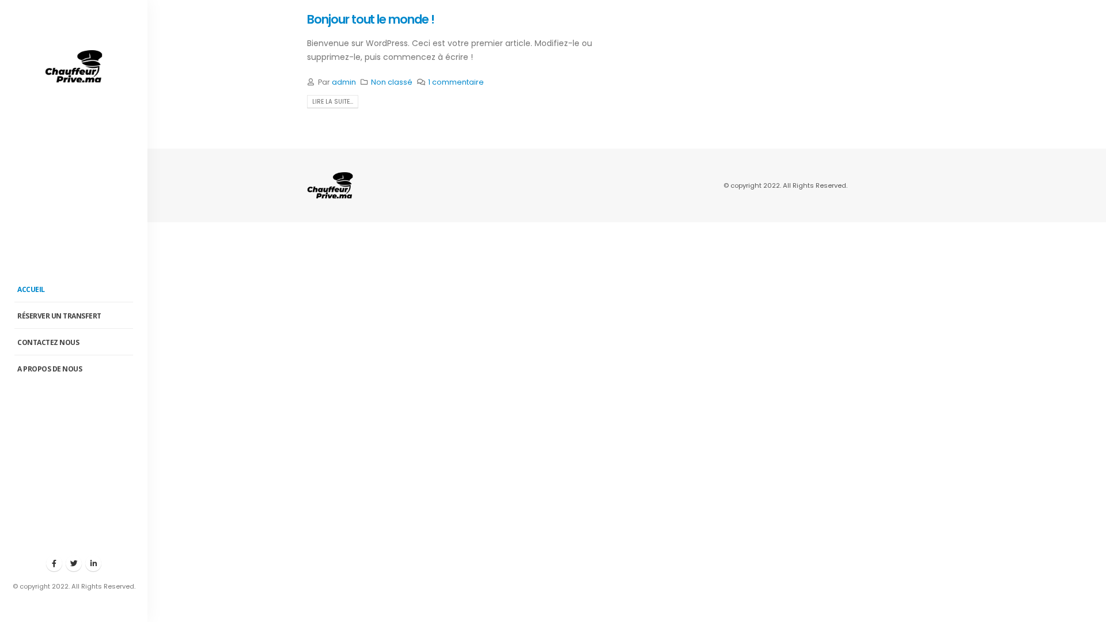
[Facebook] (54, 563)
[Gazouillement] (74, 563)
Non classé (391, 82)
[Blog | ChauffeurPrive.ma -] (74, 66)
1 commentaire (456, 82)
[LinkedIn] (93, 563)
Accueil (31, 289)
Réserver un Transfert (59, 316)
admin (344, 82)
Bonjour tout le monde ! (370, 19)
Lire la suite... (332, 101)
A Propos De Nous (49, 369)
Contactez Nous (48, 342)
